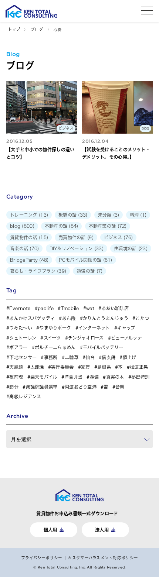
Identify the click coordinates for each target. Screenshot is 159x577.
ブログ (37, 29)
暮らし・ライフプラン (32, 271)
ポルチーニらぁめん (55, 347)
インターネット (94, 328)
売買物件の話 (72, 237)
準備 (94, 377)
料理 (134, 215)
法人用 (102, 530)
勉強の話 (86, 271)
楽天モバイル (43, 377)
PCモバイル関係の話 (80, 260)
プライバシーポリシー (41, 558)
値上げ (129, 357)
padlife (46, 308)
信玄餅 (108, 357)
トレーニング (23, 215)
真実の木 (115, 377)
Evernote (19, 308)
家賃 (85, 367)
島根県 (104, 367)
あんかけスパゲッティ (32, 318)
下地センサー (23, 357)
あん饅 (68, 318)
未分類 (105, 215)
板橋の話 (67, 215)
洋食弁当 (73, 377)
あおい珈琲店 (115, 308)
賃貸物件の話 (23, 237)
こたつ (142, 318)
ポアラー (18, 347)
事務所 (50, 357)
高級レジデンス (25, 396)
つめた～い (20, 328)
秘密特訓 (140, 377)
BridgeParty (24, 260)
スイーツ (52, 338)
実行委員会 (62, 367)
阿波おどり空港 (81, 387)
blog (15, 226)
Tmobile (70, 308)
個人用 (50, 530)
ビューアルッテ (126, 338)
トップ (14, 29)
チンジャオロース (86, 338)
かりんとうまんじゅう (105, 318)
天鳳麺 (16, 367)
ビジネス (113, 237)
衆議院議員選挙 (41, 387)
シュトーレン (22, 338)
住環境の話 (125, 248)
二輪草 (71, 357)
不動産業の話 (102, 226)
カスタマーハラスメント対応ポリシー (103, 558)
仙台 (90, 357)
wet (90, 308)
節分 (13, 387)
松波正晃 (139, 367)
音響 (120, 387)
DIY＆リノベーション (71, 248)
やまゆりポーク (55, 328)
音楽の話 (19, 248)
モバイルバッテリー (103, 347)
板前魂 (16, 377)
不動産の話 (56, 226)
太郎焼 (37, 367)
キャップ (126, 328)
